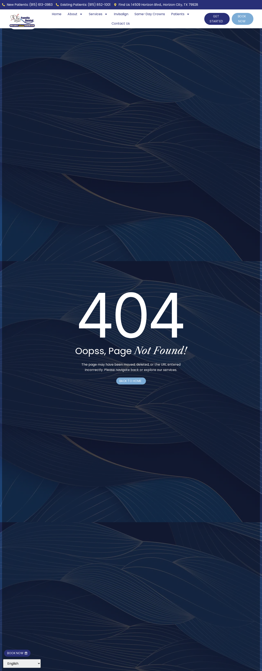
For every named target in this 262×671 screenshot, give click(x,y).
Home (56, 14)
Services (95, 14)
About (72, 14)
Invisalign (121, 14)
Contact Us (121, 23)
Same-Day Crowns (149, 14)
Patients (177, 14)
